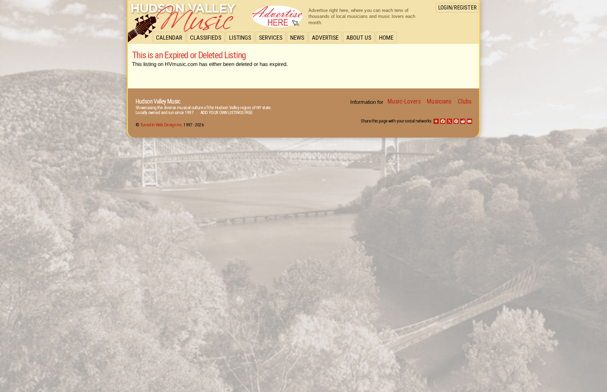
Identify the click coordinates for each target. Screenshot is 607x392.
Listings (240, 37)
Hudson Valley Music (158, 101)
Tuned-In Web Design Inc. (161, 124)
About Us (358, 37)
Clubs (464, 101)
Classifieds (205, 37)
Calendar (169, 37)
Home (386, 37)
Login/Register (457, 7)
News (297, 37)
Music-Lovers (404, 101)
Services (270, 37)
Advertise (325, 37)
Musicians (439, 101)
